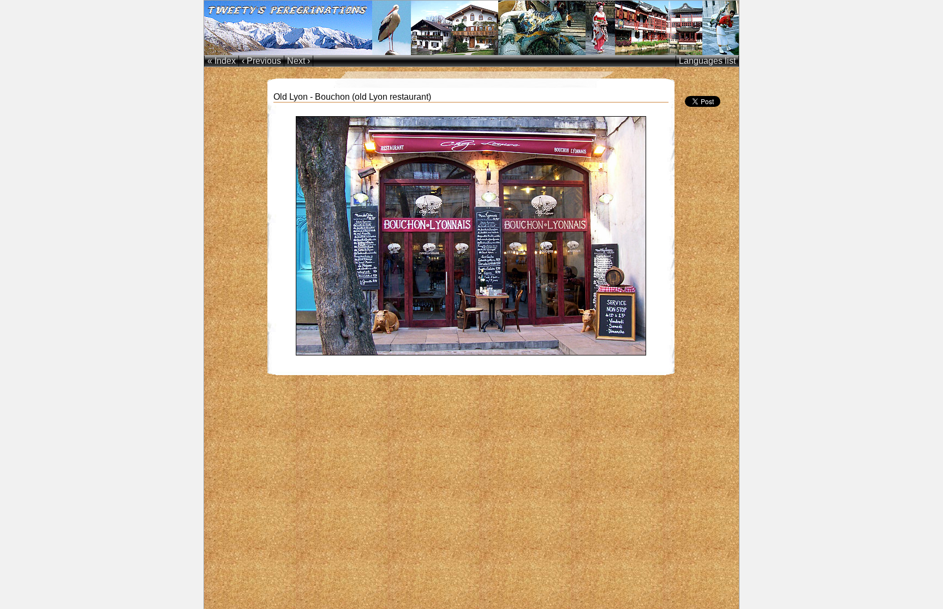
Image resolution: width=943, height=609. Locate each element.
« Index (221, 60)
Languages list (707, 60)
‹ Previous (261, 60)
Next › (298, 60)
